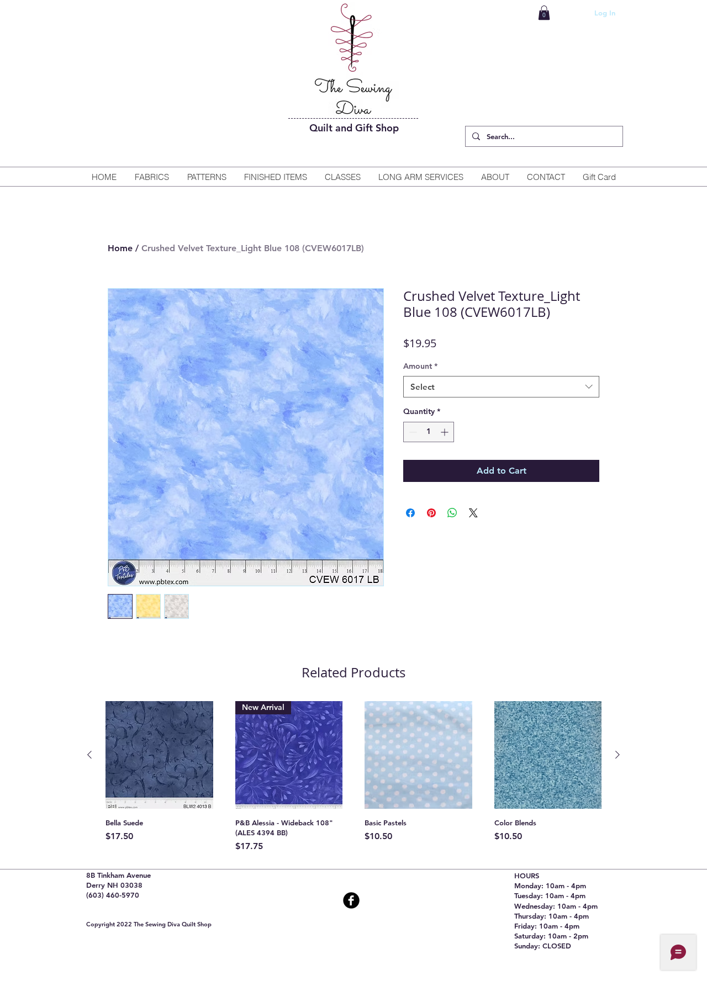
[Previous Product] (89, 754)
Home (120, 248)
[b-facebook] (351, 900)
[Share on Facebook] (410, 512)
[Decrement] (412, 432)
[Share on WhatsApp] (452, 512)
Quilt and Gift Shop (354, 127)
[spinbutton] (429, 432)
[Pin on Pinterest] (431, 512)
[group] (353, 777)
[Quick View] (159, 755)
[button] (544, 13)
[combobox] (501, 386)
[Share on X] (473, 512)
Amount (420, 366)
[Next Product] (617, 754)
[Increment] (445, 432)
